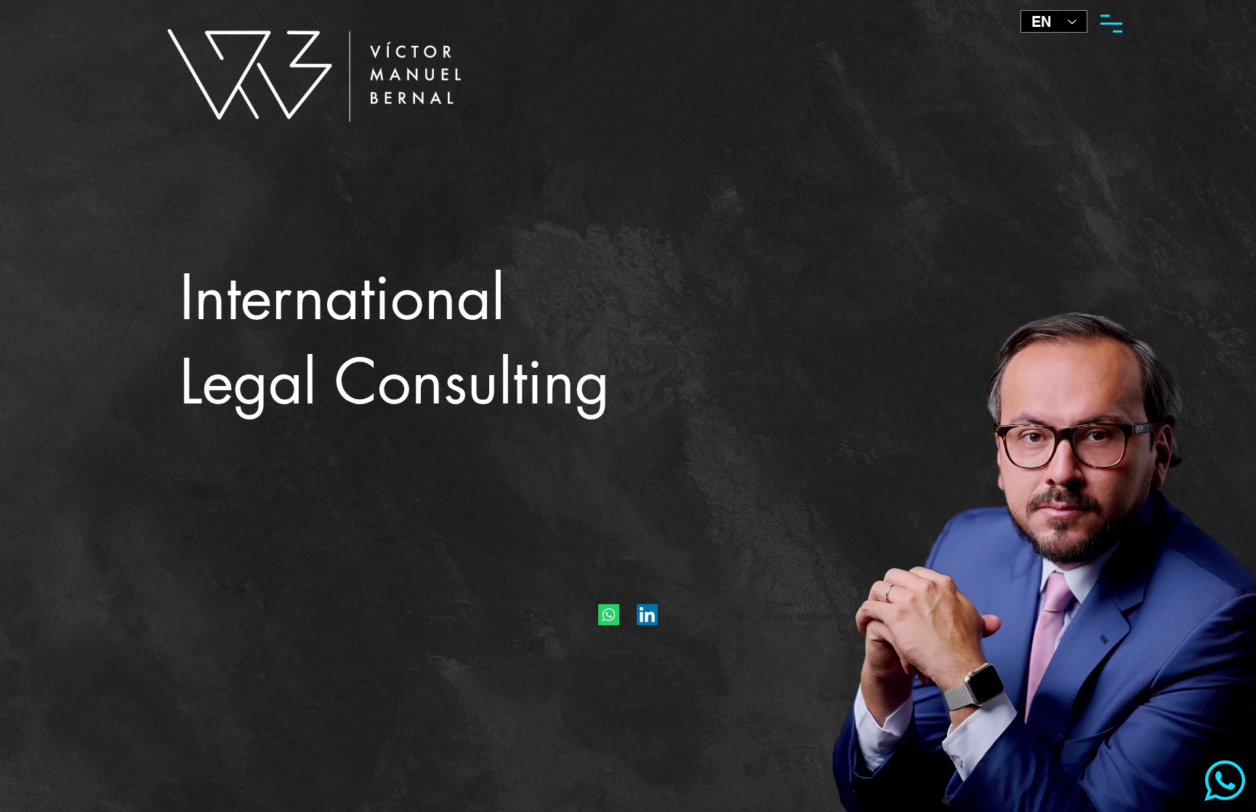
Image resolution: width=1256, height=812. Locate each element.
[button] (1111, 24)
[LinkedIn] (647, 614)
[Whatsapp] (608, 614)
